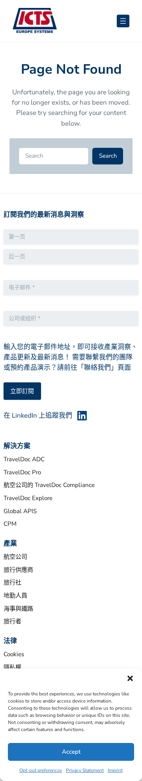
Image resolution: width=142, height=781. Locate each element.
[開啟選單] (123, 21)
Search (108, 156)
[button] (130, 678)
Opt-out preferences (40, 770)
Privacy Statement (85, 770)
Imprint (115, 770)
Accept (71, 752)
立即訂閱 (22, 391)
